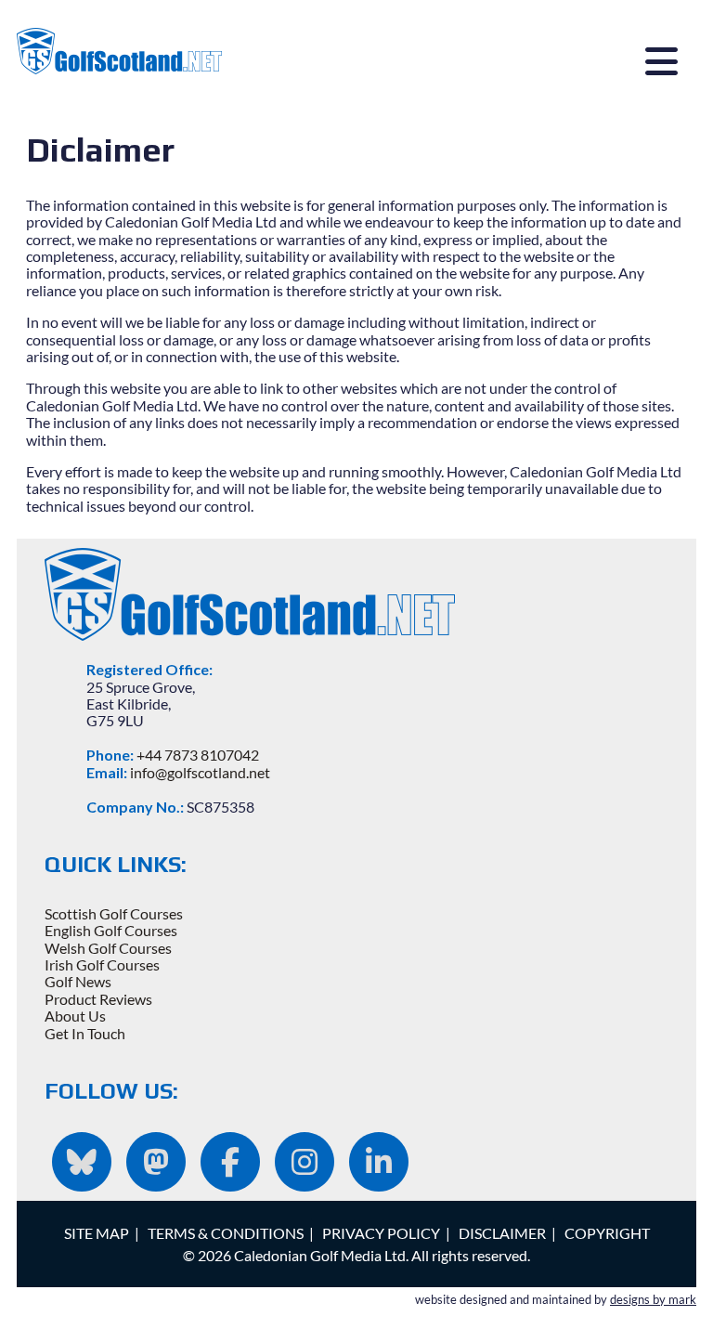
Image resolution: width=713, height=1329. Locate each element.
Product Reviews (98, 999)
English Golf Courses (111, 930)
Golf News (78, 981)
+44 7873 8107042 (197, 754)
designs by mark (653, 1299)
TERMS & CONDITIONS (226, 1233)
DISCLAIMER (502, 1233)
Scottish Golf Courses (114, 913)
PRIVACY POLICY (381, 1233)
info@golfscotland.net (200, 772)
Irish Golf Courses (102, 964)
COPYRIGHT (607, 1233)
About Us (75, 1015)
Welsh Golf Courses (108, 948)
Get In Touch (85, 1033)
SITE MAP (96, 1233)
